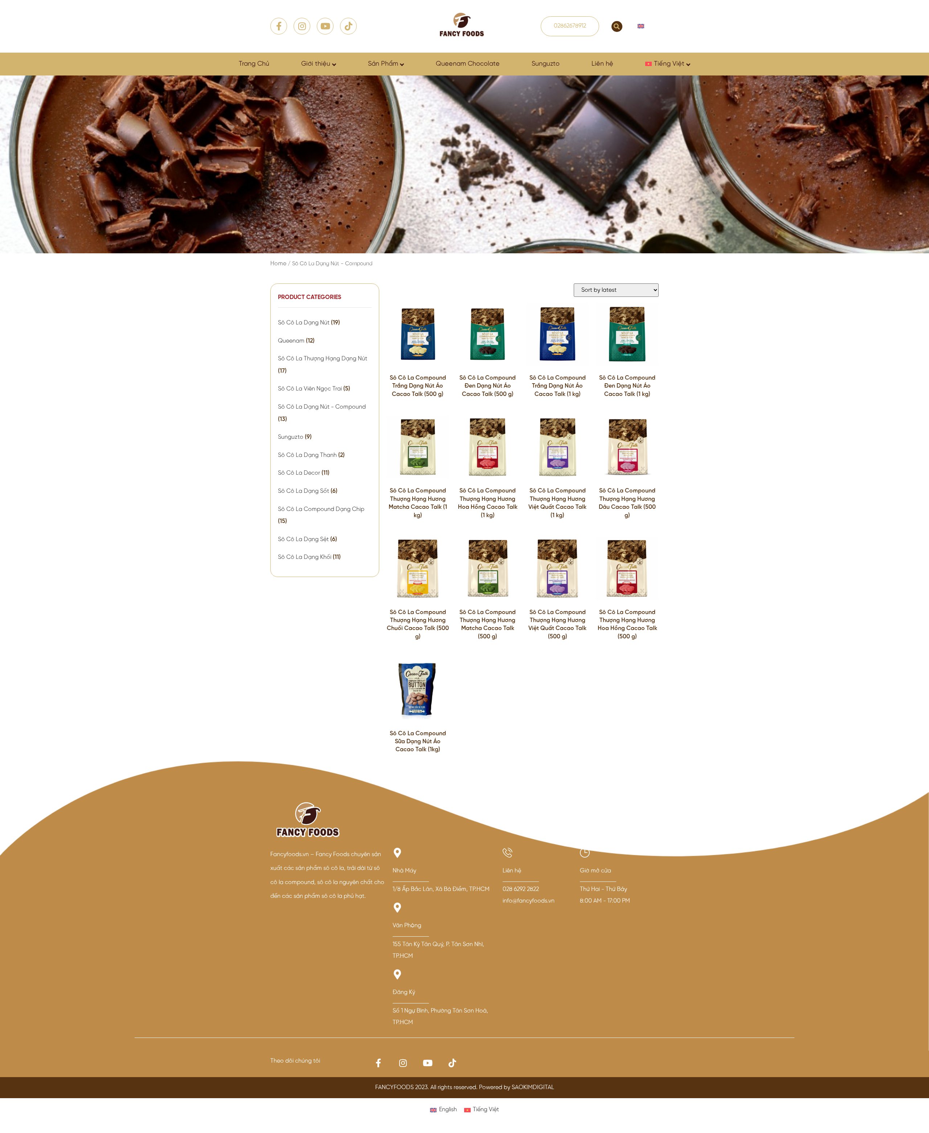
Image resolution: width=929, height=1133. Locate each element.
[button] (616, 26)
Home (278, 264)
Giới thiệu (315, 64)
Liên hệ (602, 64)
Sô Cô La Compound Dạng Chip (321, 509)
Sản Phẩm (383, 64)
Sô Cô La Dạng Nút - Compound (322, 407)
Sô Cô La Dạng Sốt (303, 491)
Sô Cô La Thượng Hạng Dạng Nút (322, 359)
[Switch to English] (641, 26)
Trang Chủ (254, 64)
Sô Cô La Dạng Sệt (303, 539)
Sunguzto (546, 64)
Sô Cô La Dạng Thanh (307, 455)
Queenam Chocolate (468, 64)
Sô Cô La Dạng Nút (304, 323)
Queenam (291, 341)
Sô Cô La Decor (299, 473)
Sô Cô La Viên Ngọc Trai (310, 389)
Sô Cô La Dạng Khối (304, 557)
